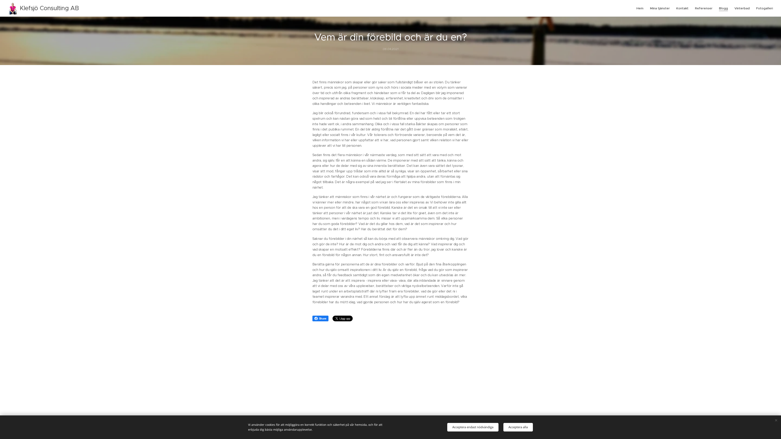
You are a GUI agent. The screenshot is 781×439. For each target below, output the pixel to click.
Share (322, 318)
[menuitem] (641, 8)
